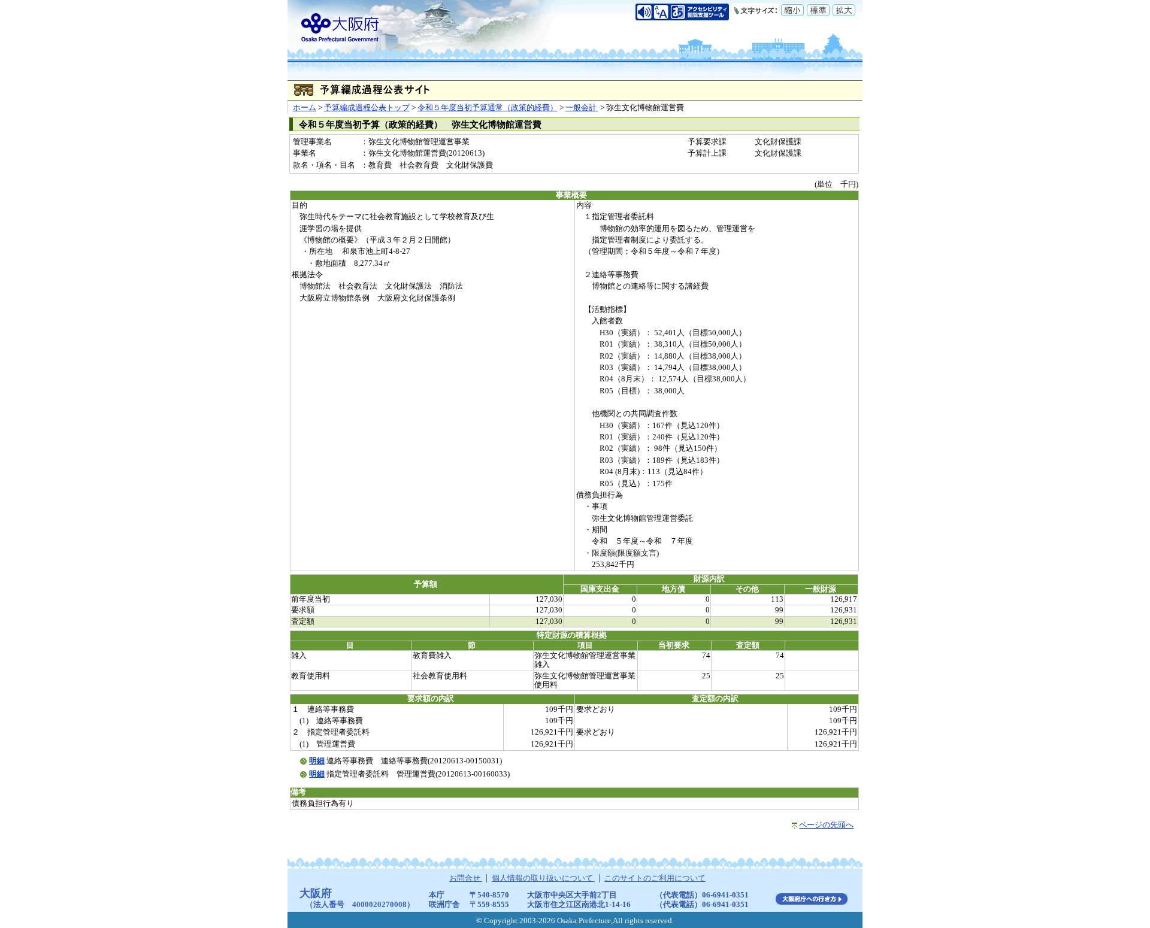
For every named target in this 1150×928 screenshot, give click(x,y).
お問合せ (465, 878)
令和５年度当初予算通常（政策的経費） (487, 108)
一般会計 (581, 108)
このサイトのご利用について (655, 878)
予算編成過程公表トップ (367, 108)
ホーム (304, 108)
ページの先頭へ (826, 825)
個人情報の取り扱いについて (543, 878)
